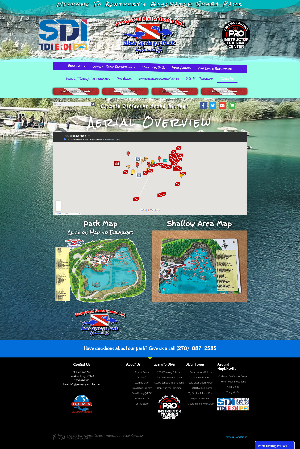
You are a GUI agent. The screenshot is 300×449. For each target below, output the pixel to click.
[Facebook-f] (203, 105)
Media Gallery (181, 68)
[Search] (93, 104)
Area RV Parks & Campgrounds (88, 78)
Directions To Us (154, 67)
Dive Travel (124, 78)
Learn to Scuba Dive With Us (112, 67)
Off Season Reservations (215, 68)
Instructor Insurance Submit (159, 78)
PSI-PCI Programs (199, 78)
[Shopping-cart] (231, 105)
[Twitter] (212, 105)
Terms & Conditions (235, 437)
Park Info (75, 66)
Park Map (227, 78)
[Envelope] (222, 105)
